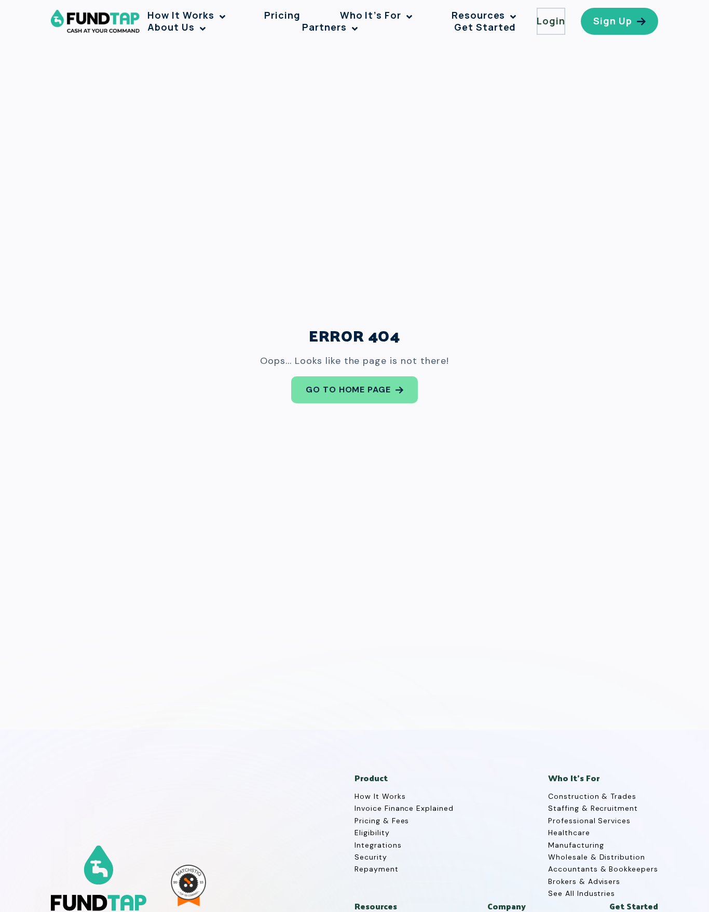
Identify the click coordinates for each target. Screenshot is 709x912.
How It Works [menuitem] (380, 796)
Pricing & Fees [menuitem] (381, 820)
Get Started (485, 27)
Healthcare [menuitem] (569, 832)
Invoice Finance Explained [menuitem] (404, 808)
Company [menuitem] (506, 906)
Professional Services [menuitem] (589, 820)
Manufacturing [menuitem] (576, 845)
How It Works (180, 15)
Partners (324, 27)
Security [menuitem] (370, 857)
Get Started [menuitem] (633, 906)
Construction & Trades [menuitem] (592, 796)
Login (551, 21)
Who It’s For (371, 15)
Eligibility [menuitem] (372, 832)
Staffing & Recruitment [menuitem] (593, 808)
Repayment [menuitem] (376, 869)
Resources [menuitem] (375, 906)
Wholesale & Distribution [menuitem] (596, 857)
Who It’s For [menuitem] (573, 778)
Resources (479, 15)
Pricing (282, 15)
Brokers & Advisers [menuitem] (584, 881)
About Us (171, 27)
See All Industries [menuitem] (581, 893)
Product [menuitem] (371, 778)
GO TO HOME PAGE (348, 389)
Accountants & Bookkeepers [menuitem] (603, 869)
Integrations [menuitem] (378, 845)
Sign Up (612, 21)
